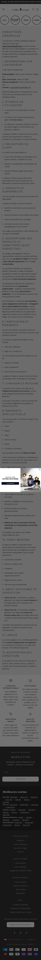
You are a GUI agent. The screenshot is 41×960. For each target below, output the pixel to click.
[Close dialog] (40, 469)
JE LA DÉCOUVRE (10, 483)
